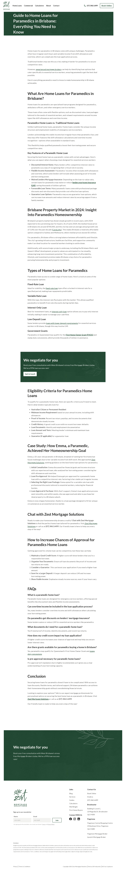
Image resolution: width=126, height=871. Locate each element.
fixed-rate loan (52, 288)
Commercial (28, 6)
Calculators (39, 6)
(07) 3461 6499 (92, 800)
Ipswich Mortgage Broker (96, 837)
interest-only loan (59, 311)
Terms (43, 824)
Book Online (107, 6)
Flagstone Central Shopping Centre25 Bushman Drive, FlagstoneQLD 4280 (100, 826)
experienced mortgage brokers (48, 69)
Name (16, 816)
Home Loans (17, 6)
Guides (71, 800)
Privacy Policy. (51, 824)
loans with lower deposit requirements (62, 323)
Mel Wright (73, 807)
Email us (90, 797)
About (48, 6)
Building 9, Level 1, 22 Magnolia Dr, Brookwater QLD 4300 (97, 812)
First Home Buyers (76, 810)
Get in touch (30, 374)
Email (35, 816)
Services (72, 797)
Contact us (33, 766)
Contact (56, 6)
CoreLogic (56, 229)
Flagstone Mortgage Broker (97, 834)
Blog (71, 793)
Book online (20, 766)
